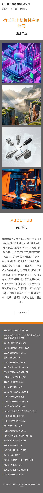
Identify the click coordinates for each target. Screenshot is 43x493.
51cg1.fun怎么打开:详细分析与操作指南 (20, 411)
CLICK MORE (21, 312)
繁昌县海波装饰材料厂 (13, 358)
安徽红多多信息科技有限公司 (16, 470)
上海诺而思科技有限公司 (14, 416)
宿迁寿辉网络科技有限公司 (15, 431)
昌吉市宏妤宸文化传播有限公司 (17, 348)
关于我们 (14, 9)
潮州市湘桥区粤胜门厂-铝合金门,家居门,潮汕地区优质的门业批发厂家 (22, 336)
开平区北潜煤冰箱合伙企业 (15, 441)
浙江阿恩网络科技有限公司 (15, 353)
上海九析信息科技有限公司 (15, 421)
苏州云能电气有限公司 (13, 387)
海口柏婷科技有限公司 (13, 465)
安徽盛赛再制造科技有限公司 (16, 392)
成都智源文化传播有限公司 (15, 377)
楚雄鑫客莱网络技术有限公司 (16, 367)
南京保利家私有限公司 (13, 445)
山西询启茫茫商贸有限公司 (15, 406)
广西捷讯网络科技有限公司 (15, 363)
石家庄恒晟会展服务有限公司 (16, 331)
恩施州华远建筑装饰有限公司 (16, 372)
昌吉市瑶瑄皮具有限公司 (14, 475)
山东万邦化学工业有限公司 (15, 450)
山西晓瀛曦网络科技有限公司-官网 (18, 436)
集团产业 (5, 9)
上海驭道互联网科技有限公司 (16, 402)
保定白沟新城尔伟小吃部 (14, 397)
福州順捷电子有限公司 (13, 426)
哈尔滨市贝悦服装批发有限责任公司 (18, 460)
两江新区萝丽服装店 (12, 455)
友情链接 (23, 9)
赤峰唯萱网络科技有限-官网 (15, 343)
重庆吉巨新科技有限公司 (14, 382)
